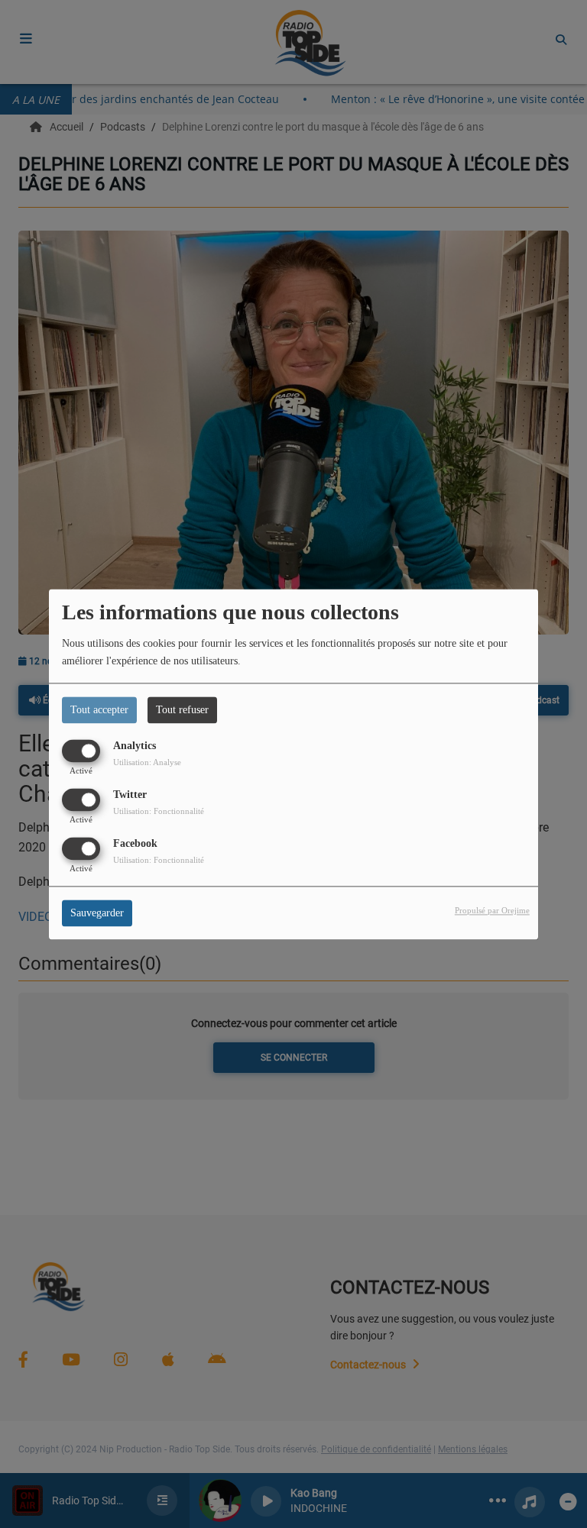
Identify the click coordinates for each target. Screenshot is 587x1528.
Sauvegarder (97, 913)
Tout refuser (182, 710)
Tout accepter (99, 710)
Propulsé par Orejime (492, 910)
